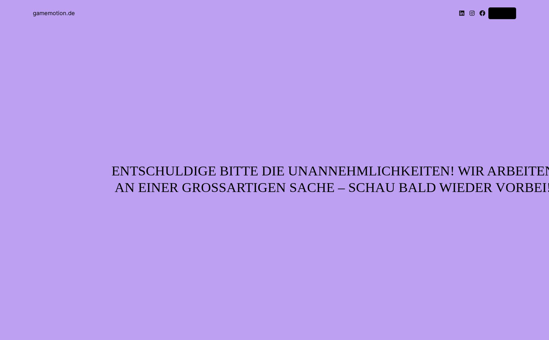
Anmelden (502, 13)
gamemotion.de (54, 13)
